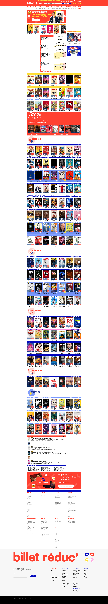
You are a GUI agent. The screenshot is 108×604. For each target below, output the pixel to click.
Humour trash (70, 505)
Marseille (86, 573)
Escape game (57, 529)
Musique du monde (44, 521)
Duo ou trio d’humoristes (72, 496)
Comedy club (70, 495)
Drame (28, 497)
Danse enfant (29, 524)
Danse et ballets (57, 499)
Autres (63, 586)
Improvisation (70, 497)
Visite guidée (57, 536)
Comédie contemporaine (45, 494)
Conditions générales (17, 601)
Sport (55, 539)
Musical (28, 508)
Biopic (28, 503)
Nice (69, 8)
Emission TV (56, 531)
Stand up (69, 499)
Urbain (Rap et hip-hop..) (45, 534)
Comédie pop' (43, 495)
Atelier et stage (57, 528)
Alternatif (69, 511)
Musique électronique (44, 526)
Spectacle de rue (57, 504)
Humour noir (70, 504)
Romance (28, 499)
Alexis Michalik (76, 583)
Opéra (56, 496)
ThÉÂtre (29, 6)
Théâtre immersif (30, 511)
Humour (41, 6)
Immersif (56, 546)
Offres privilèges (76, 3)
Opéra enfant (29, 529)
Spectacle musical (57, 497)
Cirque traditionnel (57, 520)
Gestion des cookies (75, 601)
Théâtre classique (30, 495)
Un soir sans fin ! (33, 456)
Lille (57, 8)
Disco (42, 535)
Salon (55, 542)
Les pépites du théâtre (76, 574)
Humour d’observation (71, 503)
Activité (74, 6)
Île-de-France (34, 8)
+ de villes (73, 8)
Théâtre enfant (29, 520)
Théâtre (64, 570)
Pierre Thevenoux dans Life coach (36, 447)
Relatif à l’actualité (71, 514)
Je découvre (43, 122)
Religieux (42, 523)
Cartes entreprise (55, 577)
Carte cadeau (41, 0)
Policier (28, 515)
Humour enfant (29, 521)
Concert (68, 6)
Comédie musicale (57, 494)
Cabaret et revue (57, 495)
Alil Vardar (75, 584)
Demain (60, 37)
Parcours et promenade (58, 538)
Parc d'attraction (57, 533)
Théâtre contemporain (30, 494)
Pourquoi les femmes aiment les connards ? (38, 442)
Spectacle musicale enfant (31, 533)
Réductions (56, 0)
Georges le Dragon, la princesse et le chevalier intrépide (40, 438)
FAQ (52, 570)
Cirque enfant (29, 530)
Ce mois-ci (75, 591)
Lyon (60, 8)
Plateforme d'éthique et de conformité (58, 601)
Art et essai (29, 505)
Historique (29, 502)
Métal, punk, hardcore (44, 527)
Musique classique (44, 520)
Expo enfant (29, 528)
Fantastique (29, 501)
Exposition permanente (71, 521)
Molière (75, 586)
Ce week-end (76, 590)
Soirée (56, 534)
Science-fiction (29, 504)
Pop (41, 533)
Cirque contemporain (58, 521)
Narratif (69, 512)
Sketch (69, 508)
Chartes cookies (47, 601)
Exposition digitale (71, 524)
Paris (28, 8)
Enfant (62, 6)
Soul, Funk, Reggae (44, 528)
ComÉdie (35, 6)
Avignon (41, 8)
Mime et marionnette (58, 498)
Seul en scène (29, 496)
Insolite (56, 547)
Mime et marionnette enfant (31, 527)
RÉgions (79, 8)
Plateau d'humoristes (71, 498)
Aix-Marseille (47, 8)
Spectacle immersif (58, 503)
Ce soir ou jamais (34, 461)
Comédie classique (44, 496)
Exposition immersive (71, 522)
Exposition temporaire (71, 523)
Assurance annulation (56, 572)
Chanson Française (44, 522)
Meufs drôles (70, 502)
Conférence (56, 535)
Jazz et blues (43, 524)
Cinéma (56, 532)
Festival (42, 530)
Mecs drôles (70, 501)
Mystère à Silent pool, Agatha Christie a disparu (39, 452)
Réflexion (28, 509)
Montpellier (64, 8)
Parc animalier (57, 540)
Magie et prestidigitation (58, 501)
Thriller (28, 516)
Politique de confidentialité (27, 601)
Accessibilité (68, 601)
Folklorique (43, 529)
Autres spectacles (66, 584)
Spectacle (56, 6)
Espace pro (53, 576)
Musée (69, 520)
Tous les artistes (76, 581)
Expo (79, 6)
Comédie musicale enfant (31, 522)
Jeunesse (28, 512)
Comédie (64, 572)
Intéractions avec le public (72, 510)
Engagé (28, 514)
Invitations (49, 0)
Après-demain (60, 39)
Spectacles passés (66, 583)
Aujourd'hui (60, 36)
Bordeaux (53, 8)
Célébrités (28, 510)
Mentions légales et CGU (38, 601)
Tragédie (28, 498)
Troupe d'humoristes (71, 494)
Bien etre (56, 545)
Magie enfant (29, 526)
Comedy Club (48, 6)
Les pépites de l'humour (76, 576)
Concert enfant (29, 523)
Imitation (69, 509)
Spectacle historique (58, 502)
